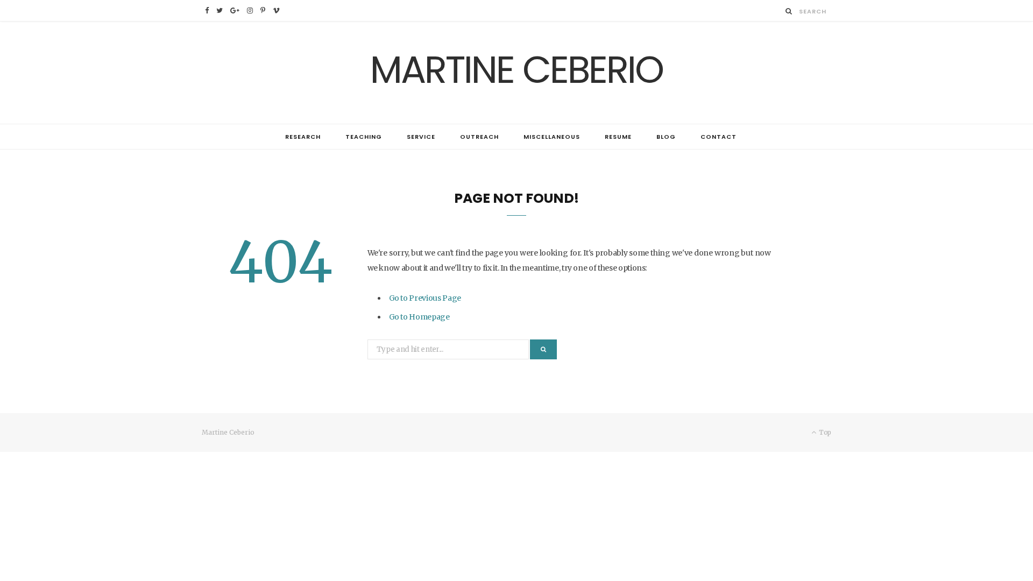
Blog (666, 136)
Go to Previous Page (425, 298)
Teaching (363, 136)
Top (824, 432)
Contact (719, 136)
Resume (618, 136)
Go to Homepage (419, 317)
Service (421, 136)
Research (303, 136)
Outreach (479, 136)
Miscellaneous (551, 136)
